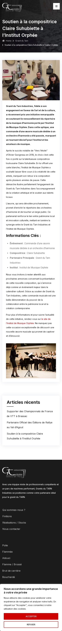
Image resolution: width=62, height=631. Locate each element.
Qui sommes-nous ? (13, 509)
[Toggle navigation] (56, 6)
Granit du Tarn (21, 40)
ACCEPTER (31, 616)
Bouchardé (8, 577)
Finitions (7, 516)
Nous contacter (11, 528)
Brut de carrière (11, 570)
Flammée (7, 551)
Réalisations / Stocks (14, 522)
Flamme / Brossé (12, 564)
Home (8, 40)
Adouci (6, 558)
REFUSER (31, 624)
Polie (5, 545)
